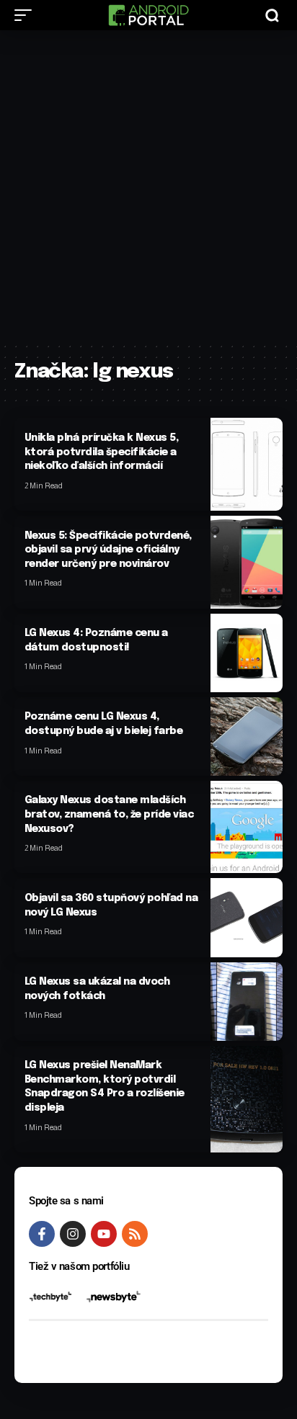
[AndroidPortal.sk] (148, 15)
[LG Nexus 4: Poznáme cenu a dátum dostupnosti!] (246, 653)
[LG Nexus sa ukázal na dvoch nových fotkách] (246, 1001)
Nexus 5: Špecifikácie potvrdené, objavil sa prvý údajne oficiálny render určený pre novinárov (108, 550)
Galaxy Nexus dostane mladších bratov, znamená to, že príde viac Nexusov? (109, 814)
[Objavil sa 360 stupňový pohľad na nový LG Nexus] (246, 917)
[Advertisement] (148, 185)
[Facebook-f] (42, 1234)
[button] (26, 15)
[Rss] (135, 1234)
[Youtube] (104, 1234)
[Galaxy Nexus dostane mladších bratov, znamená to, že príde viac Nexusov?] (246, 827)
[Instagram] (73, 1234)
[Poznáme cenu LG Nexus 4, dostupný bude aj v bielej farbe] (246, 736)
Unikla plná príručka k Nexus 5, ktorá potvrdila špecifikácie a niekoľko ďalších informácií (102, 452)
